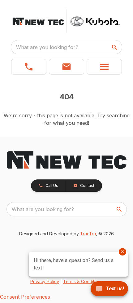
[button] (28, 67)
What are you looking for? (47, 47)
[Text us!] (109, 289)
